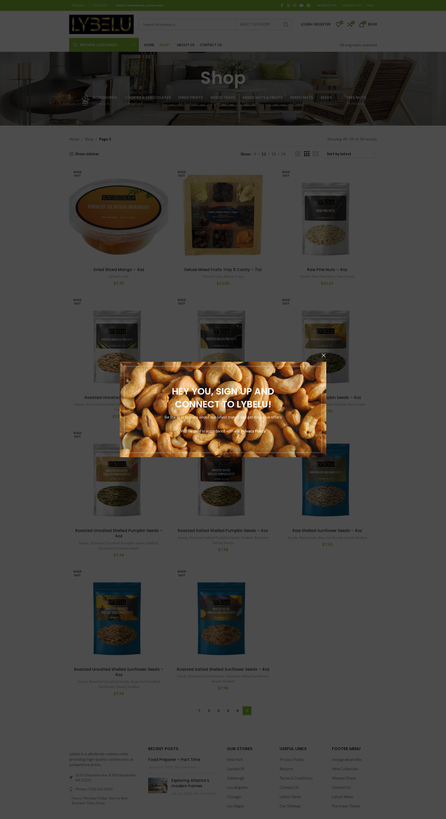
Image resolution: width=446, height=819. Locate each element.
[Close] (323, 355)
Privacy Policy (253, 431)
